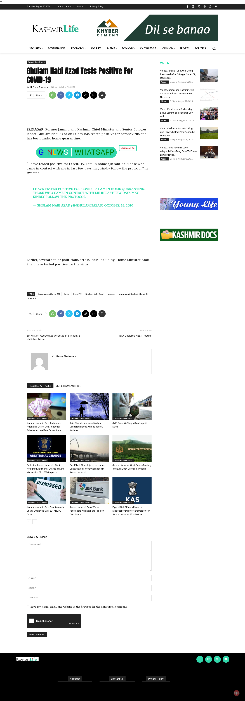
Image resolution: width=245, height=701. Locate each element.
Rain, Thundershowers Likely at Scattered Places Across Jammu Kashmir (86, 427)
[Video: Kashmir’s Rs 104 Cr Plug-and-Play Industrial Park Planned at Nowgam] (209, 133)
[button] (214, 48)
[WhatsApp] (210, 6)
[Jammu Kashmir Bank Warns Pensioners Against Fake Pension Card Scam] (89, 490)
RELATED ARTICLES (40, 385)
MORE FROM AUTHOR (68, 385)
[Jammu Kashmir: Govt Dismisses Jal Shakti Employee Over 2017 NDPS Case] (46, 490)
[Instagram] (193, 6)
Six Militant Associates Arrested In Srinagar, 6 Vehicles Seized (53, 337)
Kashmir (32, 298)
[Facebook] (187, 6)
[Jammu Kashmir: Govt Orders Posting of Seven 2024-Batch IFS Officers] (132, 448)
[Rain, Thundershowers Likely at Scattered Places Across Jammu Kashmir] (89, 406)
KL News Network (39, 87)
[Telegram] (77, 95)
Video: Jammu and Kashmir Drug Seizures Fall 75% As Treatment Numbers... (177, 93)
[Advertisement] (89, 114)
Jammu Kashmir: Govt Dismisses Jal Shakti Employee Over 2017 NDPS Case (45, 511)
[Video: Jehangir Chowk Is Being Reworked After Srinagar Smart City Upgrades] (209, 75)
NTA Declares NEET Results (135, 335)
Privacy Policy (156, 678)
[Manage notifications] (236, 693)
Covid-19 (77, 294)
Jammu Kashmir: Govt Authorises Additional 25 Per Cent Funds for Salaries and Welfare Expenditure (44, 427)
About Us (75, 678)
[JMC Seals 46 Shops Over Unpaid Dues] (132, 406)
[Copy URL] (85, 95)
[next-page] (34, 521)
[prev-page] (29, 521)
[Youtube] (215, 6)
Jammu (111, 294)
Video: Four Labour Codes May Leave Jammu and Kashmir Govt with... (176, 113)
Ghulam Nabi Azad (94, 294)
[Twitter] (199, 6)
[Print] (102, 95)
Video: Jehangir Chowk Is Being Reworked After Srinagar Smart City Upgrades (178, 74)
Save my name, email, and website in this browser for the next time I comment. (79, 606)
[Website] (204, 6)
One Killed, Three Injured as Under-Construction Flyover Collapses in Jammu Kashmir (87, 469)
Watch (164, 63)
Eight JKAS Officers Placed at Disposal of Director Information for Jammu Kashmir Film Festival (131, 511)
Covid (66, 294)
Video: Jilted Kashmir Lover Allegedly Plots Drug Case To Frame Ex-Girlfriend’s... (178, 151)
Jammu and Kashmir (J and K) (133, 294)
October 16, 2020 (118, 205)
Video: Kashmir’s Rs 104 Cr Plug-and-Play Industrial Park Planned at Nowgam (177, 132)
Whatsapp (94, 152)
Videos (164, 82)
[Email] (93, 95)
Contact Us (117, 678)
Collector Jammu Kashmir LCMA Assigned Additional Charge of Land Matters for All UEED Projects (46, 469)
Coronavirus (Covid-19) (49, 294)
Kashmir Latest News (36, 62)
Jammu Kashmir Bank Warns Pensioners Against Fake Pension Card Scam (87, 511)
